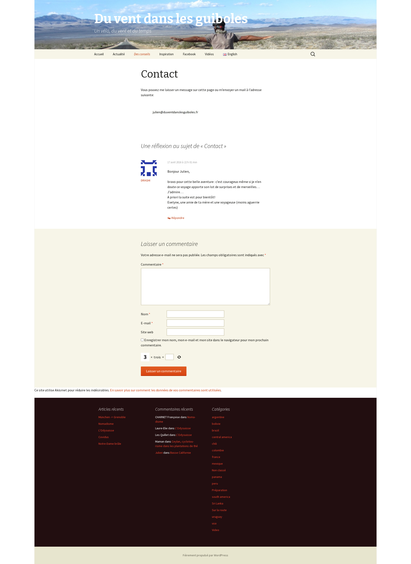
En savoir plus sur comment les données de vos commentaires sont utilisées (165, 390)
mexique (217, 463)
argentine (218, 417)
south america (221, 497)
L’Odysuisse (106, 430)
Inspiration (166, 54)
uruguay (217, 517)
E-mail (147, 323)
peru (215, 483)
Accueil (99, 54)
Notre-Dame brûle (109, 444)
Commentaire (152, 264)
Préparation (219, 490)
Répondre (177, 218)
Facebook (189, 54)
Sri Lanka (217, 503)
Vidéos (209, 54)
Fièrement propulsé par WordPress (205, 555)
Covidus (103, 437)
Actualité (119, 54)
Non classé (219, 470)
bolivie (216, 424)
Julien (159, 453)
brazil (215, 430)
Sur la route (219, 510)
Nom (145, 314)
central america (222, 437)
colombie (218, 450)
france (216, 457)
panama (217, 477)
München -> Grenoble (112, 417)
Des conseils (142, 54)
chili (214, 444)
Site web (147, 332)
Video (215, 530)
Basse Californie (180, 453)
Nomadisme (106, 424)
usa (214, 523)
